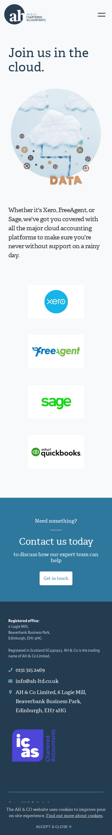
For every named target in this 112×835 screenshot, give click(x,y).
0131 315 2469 (30, 669)
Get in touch (56, 578)
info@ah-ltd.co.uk (37, 681)
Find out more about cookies (74, 815)
